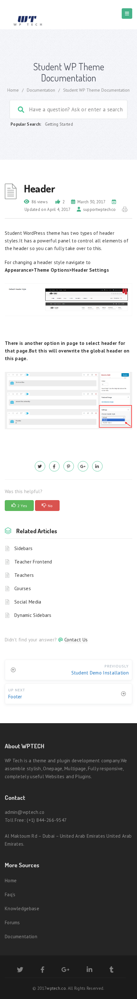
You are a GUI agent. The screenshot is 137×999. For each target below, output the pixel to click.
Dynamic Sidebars (33, 615)
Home (11, 880)
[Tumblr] (112, 970)
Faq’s (10, 894)
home (13, 90)
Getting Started (59, 124)
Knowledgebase (22, 908)
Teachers (24, 575)
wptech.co (56, 988)
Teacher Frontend (33, 562)
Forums (12, 922)
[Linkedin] (89, 970)
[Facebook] (42, 970)
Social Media (27, 602)
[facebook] (54, 466)
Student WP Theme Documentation (96, 90)
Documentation (41, 90)
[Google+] (65, 970)
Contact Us (76, 640)
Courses (22, 588)
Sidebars (23, 548)
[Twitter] (20, 970)
